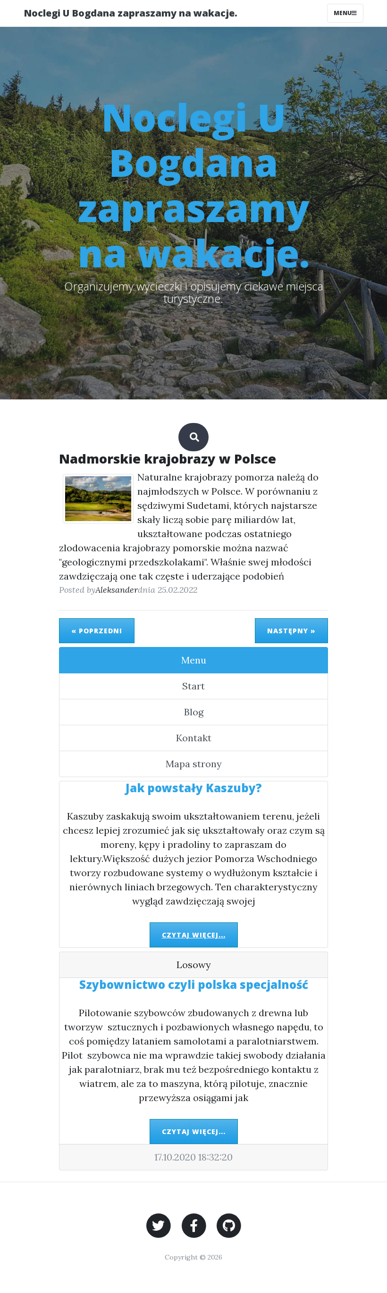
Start (193, 686)
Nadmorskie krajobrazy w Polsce (167, 458)
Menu (343, 13)
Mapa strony (194, 764)
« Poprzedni (96, 630)
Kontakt (193, 738)
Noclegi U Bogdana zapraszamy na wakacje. (130, 13)
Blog (193, 712)
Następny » (291, 630)
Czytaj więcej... (194, 934)
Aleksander (116, 589)
